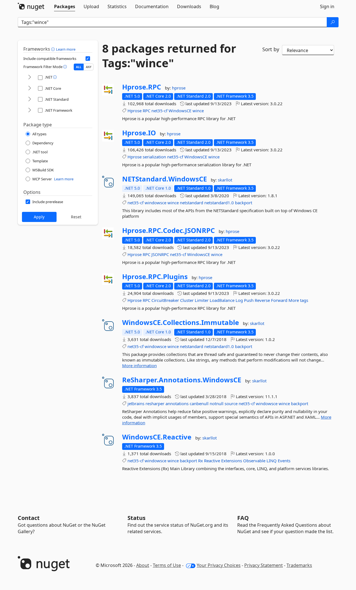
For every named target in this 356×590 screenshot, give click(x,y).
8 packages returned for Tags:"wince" (169, 55)
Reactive (212, 460)
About (142, 565)
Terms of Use (167, 565)
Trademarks (299, 565)
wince (198, 110)
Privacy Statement (263, 565)
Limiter (202, 300)
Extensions (231, 460)
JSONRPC (160, 254)
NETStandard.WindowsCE (164, 179)
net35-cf (159, 110)
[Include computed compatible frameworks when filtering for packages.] (87, 58)
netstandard (191, 202)
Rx (200, 460)
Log (239, 300)
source (231, 403)
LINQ (272, 460)
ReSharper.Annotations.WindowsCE (181, 380)
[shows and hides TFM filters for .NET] (29, 77)
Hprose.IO (139, 133)
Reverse (262, 300)
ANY (88, 67)
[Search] (333, 22)
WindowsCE (180, 110)
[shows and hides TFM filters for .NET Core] (29, 88)
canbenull (199, 403)
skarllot (225, 180)
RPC (146, 110)
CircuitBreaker (165, 300)
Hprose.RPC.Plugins (155, 276)
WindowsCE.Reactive (156, 437)
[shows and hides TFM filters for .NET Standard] (29, 99)
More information (139, 365)
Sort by (270, 49)
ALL (78, 67)
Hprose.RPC (141, 87)
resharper (154, 403)
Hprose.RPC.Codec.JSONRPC (168, 230)
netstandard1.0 (219, 202)
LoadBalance (222, 300)
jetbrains (135, 403)
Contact (29, 518)
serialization (154, 157)
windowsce (155, 202)
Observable (254, 460)
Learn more (65, 49)
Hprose (134, 110)
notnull (216, 403)
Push (249, 300)
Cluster (187, 300)
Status (136, 518)
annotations (177, 403)
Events (284, 460)
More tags (298, 300)
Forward (279, 300)
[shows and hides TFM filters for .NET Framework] (29, 110)
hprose (178, 88)
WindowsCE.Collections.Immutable (180, 322)
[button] (53, 49)
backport (243, 202)
